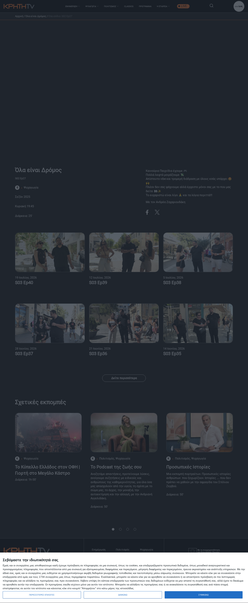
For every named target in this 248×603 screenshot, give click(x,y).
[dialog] (124, 578)
